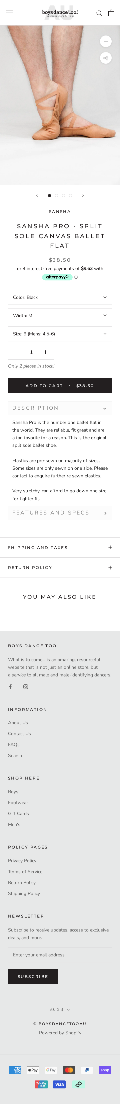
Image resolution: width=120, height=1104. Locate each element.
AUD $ (57, 1009)
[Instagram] (25, 686)
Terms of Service (25, 871)
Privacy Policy (22, 861)
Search (15, 755)
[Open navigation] (9, 12)
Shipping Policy (24, 893)
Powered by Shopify (60, 1033)
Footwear (18, 802)
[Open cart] (111, 13)
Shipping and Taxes (38, 547)
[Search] (99, 13)
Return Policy (30, 567)
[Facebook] (10, 686)
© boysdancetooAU (60, 1023)
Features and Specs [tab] (51, 513)
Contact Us (19, 733)
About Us (18, 723)
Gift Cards (18, 813)
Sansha (60, 211)
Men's (14, 824)
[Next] (83, 195)
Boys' (13, 792)
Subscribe (33, 976)
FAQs (14, 744)
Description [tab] (35, 408)
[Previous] (37, 195)
